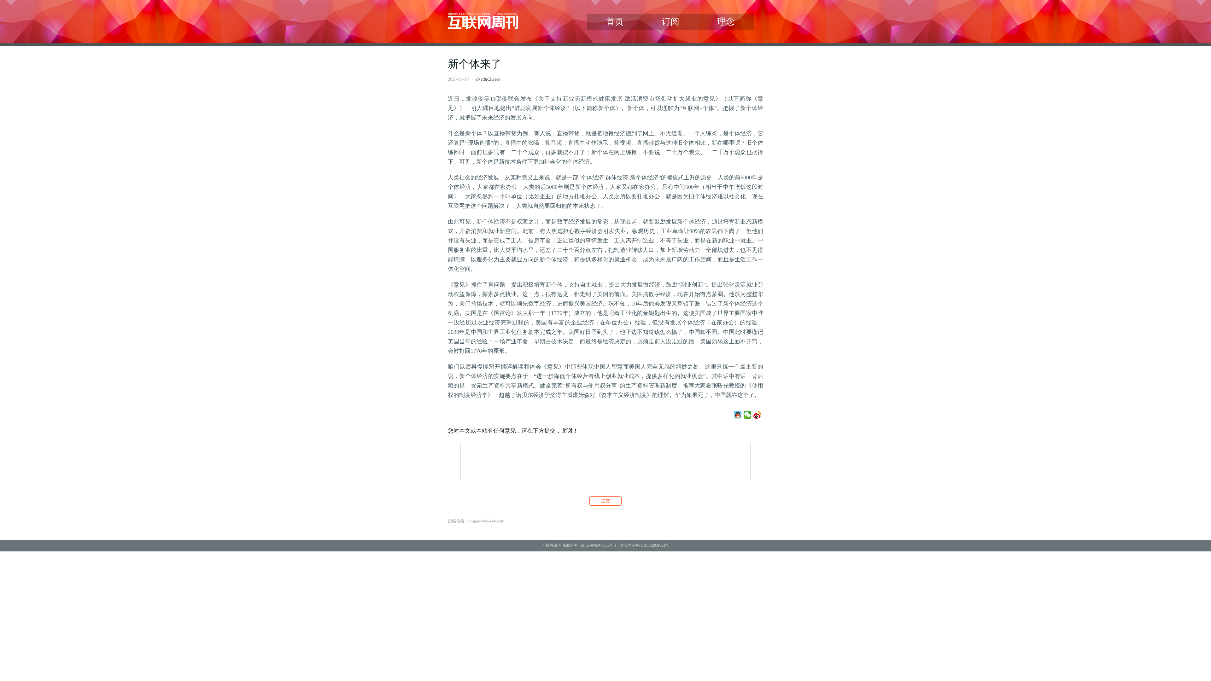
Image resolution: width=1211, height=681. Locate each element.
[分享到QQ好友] (738, 415)
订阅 (670, 21)
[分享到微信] (748, 415)
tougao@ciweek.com (486, 521)
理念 (726, 21)
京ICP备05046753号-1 (598, 545)
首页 (615, 21)
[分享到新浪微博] (757, 415)
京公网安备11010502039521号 (644, 545)
